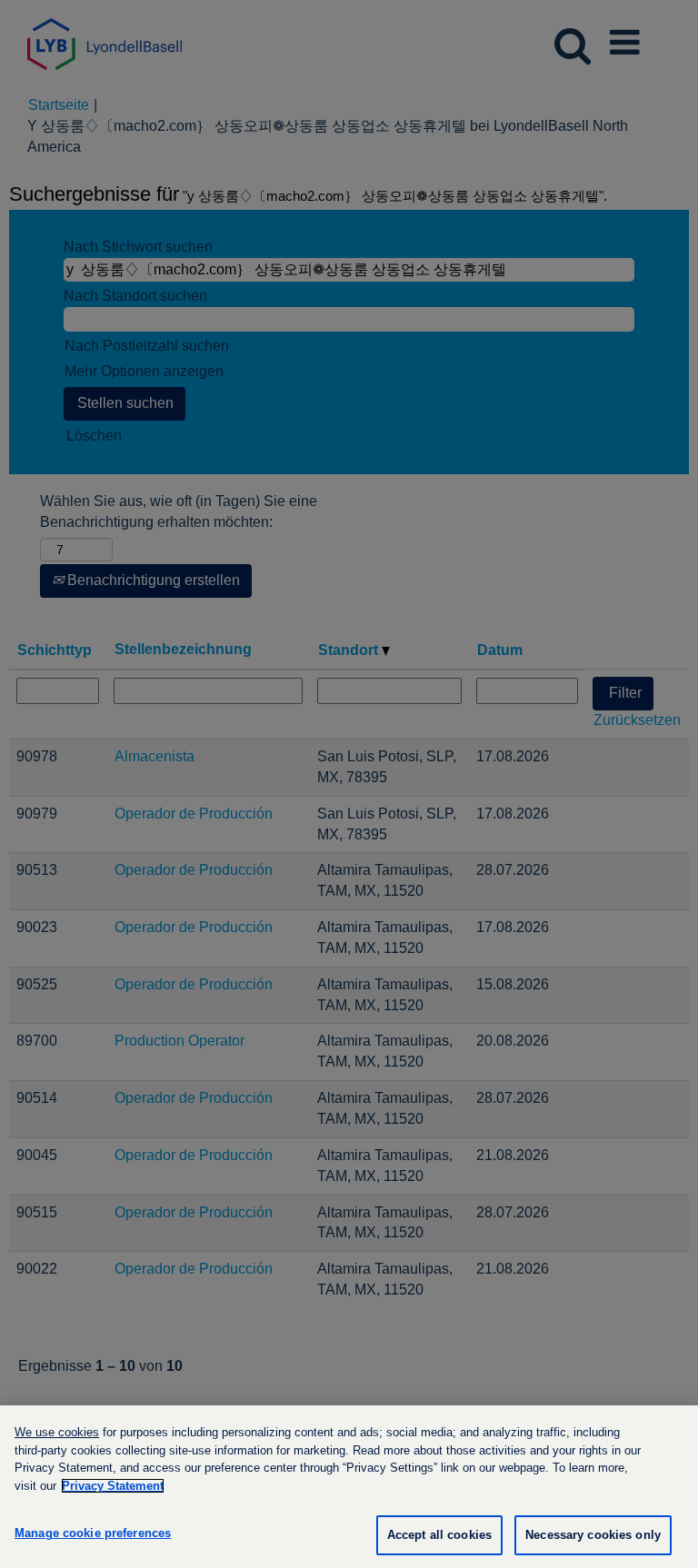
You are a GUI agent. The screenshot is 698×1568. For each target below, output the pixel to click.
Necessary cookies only (593, 1535)
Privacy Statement (113, 1486)
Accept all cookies (439, 1535)
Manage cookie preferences (93, 1533)
